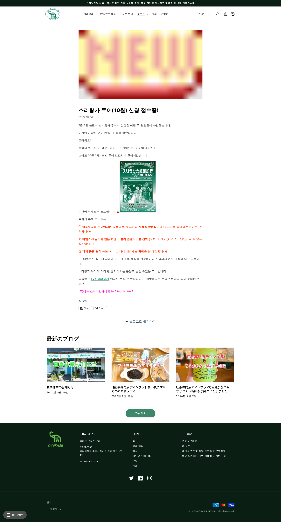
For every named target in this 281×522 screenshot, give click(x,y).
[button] (89, 14)
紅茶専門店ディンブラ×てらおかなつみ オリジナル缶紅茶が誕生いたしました (204, 389)
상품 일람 (138, 446)
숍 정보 (186, 446)
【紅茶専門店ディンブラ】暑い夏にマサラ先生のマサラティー (140, 389)
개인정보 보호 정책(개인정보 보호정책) (204, 451)
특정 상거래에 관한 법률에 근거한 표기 (204, 456)
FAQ (135, 466)
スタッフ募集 (189, 441)
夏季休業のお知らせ (60, 387)
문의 (135, 461)
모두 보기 (140, 413)
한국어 (201, 13)
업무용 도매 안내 (142, 456)
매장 (135, 451)
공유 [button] (84, 301)
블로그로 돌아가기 (142, 321)
